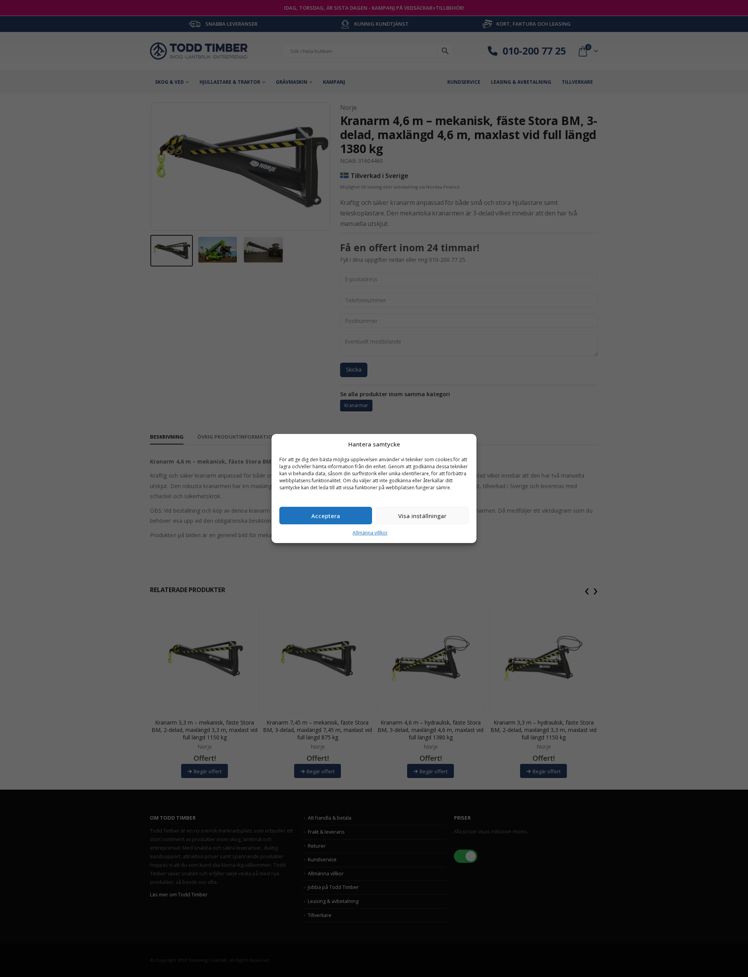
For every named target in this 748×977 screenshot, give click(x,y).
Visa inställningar (422, 516)
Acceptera (325, 516)
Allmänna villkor (370, 532)
